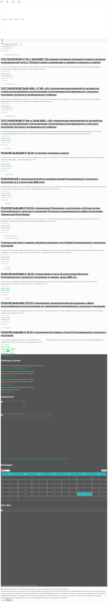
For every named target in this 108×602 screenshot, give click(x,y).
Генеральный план (11, 236)
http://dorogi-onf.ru (7, 384)
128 (4, 351)
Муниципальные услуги (12, 54)
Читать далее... (6, 73)
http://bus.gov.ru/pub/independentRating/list (14, 368)
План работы (9, 174)
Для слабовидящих (7, 355)
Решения (8, 148)
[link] (21, 44)
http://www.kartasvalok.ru (8, 376)
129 (6, 351)
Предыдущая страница (8, 349)
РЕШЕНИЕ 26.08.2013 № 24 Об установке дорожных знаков (35, 153)
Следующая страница (8, 353)
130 (8, 351)
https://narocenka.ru (7, 392)
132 (12, 351)
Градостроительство (12, 238)
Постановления (10, 84)
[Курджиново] (12, 19)
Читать (3, 600)
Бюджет (7, 267)
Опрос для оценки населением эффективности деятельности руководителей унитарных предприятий (36, 458)
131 (10, 351)
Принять (9, 600)
